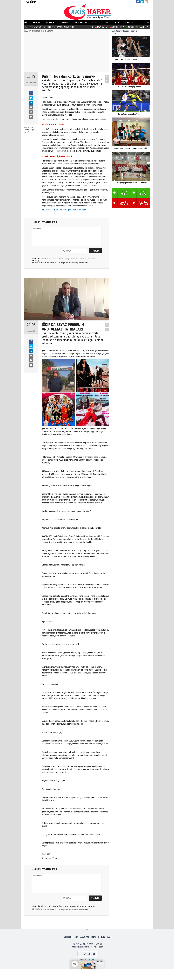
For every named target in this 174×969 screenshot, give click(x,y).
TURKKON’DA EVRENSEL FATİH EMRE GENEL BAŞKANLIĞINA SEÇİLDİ (49, 27)
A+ (107, 76)
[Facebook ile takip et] (138, 1)
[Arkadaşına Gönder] (31, 107)
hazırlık (55, 210)
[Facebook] (31, 93)
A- (107, 81)
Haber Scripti (85, 959)
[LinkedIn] (31, 103)
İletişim (101, 937)
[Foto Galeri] (31, 1)
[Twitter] (31, 98)
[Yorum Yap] (31, 117)
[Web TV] (35, 1)
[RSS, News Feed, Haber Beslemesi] (146, 1)
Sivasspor (67, 210)
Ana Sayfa (84, 937)
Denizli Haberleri (71, 937)
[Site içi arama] (27, 1)
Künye (93, 937)
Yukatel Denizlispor (79, 210)
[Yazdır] (31, 112)
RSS (108, 937)
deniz (61, 210)
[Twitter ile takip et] (142, 1)
